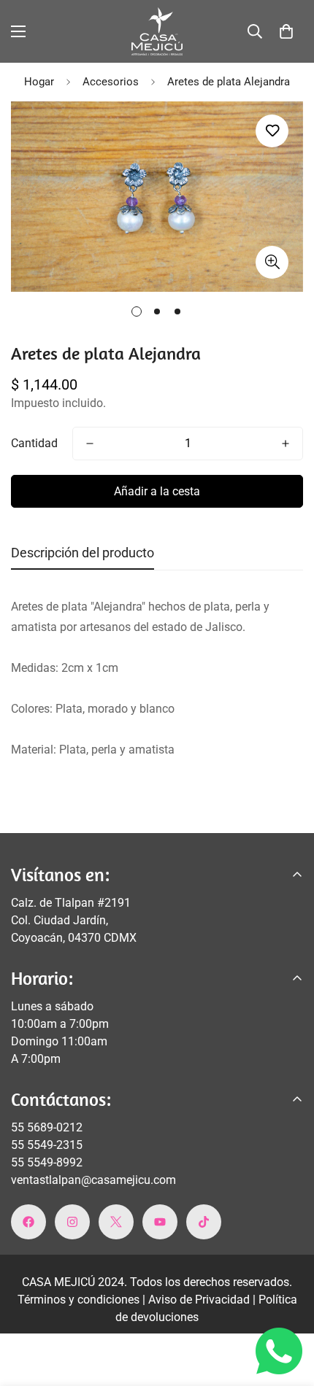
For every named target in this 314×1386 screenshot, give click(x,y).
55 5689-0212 (47, 1127)
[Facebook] (28, 1221)
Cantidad (34, 443)
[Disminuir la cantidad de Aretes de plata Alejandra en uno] (90, 443)
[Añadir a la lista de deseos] (272, 131)
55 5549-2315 (47, 1145)
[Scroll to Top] (287, 1308)
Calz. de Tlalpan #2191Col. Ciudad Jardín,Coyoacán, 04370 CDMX (74, 920)
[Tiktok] (203, 1221)
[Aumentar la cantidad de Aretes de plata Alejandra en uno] (285, 443)
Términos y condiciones (80, 1299)
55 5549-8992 (47, 1162)
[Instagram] (72, 1221)
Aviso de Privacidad (200, 1299)
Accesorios (111, 81)
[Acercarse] (272, 262)
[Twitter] (116, 1221)
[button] (286, 31)
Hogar (39, 81)
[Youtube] (159, 1221)
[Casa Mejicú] (157, 31)
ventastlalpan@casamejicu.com (93, 1180)
